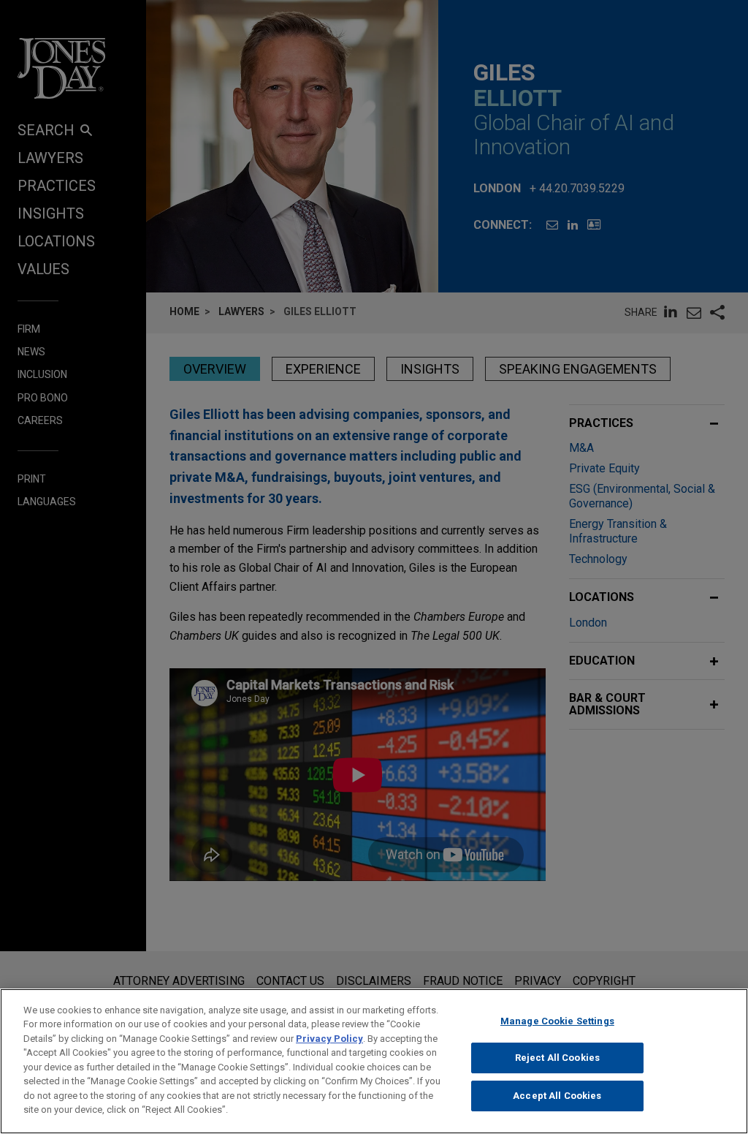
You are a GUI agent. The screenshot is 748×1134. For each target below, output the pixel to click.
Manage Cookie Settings (557, 1021)
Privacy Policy (329, 1038)
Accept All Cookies (557, 1095)
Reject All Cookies (557, 1057)
